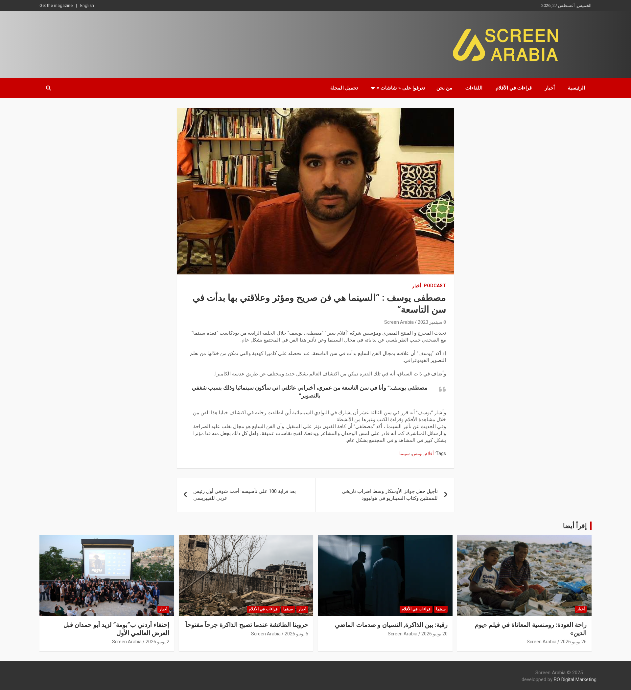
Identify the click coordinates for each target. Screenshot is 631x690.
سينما (404, 453)
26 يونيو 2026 (573, 641)
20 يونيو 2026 (434, 633)
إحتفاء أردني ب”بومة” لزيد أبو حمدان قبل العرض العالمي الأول (116, 629)
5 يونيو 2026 (296, 633)
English (87, 5)
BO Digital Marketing (575, 679)
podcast (435, 285)
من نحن (444, 88)
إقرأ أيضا (575, 526)
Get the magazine (56, 5)
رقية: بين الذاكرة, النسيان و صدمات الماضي (391, 624)
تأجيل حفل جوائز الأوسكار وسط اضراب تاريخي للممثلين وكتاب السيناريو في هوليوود (390, 494)
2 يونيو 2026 (157, 641)
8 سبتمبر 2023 (432, 322)
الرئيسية (576, 88)
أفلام (429, 453)
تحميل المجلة (344, 88)
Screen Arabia (399, 322)
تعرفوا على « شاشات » (401, 88)
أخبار (550, 88)
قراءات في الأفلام (514, 88)
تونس (417, 453)
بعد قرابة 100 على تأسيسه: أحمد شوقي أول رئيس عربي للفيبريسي (244, 494)
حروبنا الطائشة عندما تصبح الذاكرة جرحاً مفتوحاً (246, 624)
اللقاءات (473, 88)
